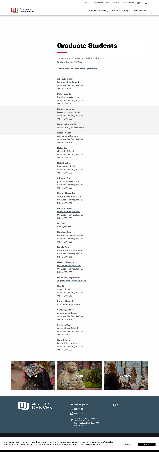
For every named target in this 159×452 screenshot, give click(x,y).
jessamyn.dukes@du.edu (69, 112)
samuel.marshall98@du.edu (70, 235)
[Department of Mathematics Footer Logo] (35, 405)
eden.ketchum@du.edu (68, 211)
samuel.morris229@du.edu (70, 250)
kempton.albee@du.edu (68, 81)
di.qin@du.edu (64, 289)
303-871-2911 (79, 409)
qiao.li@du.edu (64, 226)
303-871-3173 (79, 413)
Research (116, 10)
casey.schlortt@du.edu (68, 328)
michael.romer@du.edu (68, 304)
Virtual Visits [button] (97, 3)
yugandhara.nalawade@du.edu (72, 280)
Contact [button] (116, 3)
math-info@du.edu (81, 404)
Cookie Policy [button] (50, 444)
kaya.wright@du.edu (67, 343)
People (127, 10)
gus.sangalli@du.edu (67, 312)
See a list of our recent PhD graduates (78, 68)
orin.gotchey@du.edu (67, 135)
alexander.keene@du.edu (69, 196)
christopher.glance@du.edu (70, 127)
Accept (146, 444)
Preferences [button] (96, 444)
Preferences (127, 444)
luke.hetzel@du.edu (66, 166)
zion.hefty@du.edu (66, 151)
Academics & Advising (98, 10)
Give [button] (108, 3)
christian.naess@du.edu (69, 265)
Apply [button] (86, 3)
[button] (129, 3)
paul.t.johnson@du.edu (68, 181)
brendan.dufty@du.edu (68, 97)
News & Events (141, 10)
